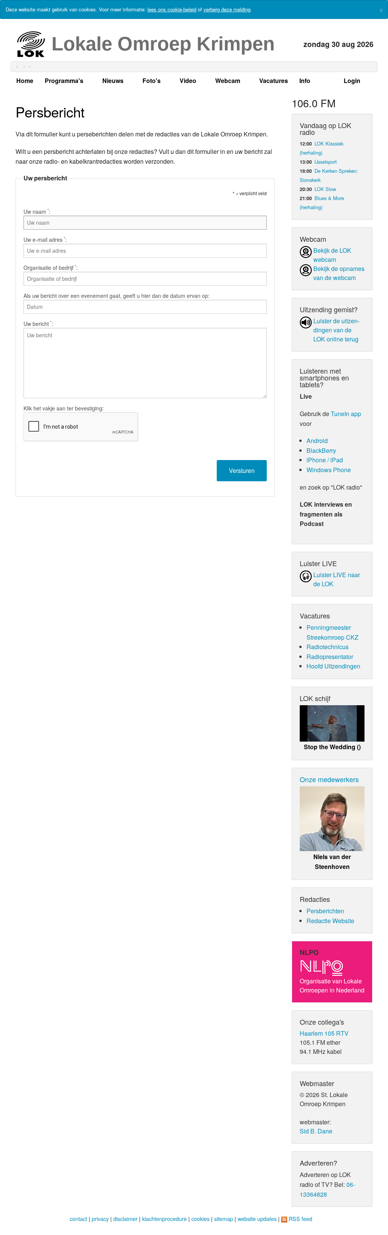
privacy (100, 1218)
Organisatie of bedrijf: (50, 267)
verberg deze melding (226, 9)
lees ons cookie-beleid (171, 9)
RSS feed (300, 1218)
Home (24, 80)
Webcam (227, 80)
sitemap (223, 1218)
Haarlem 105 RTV (324, 1033)
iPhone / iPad (325, 459)
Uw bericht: (38, 323)
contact (78, 1218)
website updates (257, 1218)
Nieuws (113, 80)
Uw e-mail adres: (45, 239)
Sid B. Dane (316, 1131)
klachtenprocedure (164, 1218)
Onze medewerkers (329, 779)
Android (317, 440)
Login (352, 80)
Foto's (151, 80)
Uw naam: (36, 211)
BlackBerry (321, 450)
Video (188, 80)
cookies (200, 1218)
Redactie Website (330, 920)
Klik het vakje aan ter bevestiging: (63, 408)
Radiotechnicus (328, 646)
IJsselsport (325, 161)
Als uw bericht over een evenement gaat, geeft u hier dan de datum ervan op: (116, 295)
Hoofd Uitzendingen (333, 666)
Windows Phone (329, 469)
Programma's (64, 80)
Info (304, 80)
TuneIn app (346, 413)
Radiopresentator (330, 656)
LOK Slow (325, 189)
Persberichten (325, 910)
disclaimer (125, 1218)
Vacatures (273, 80)
